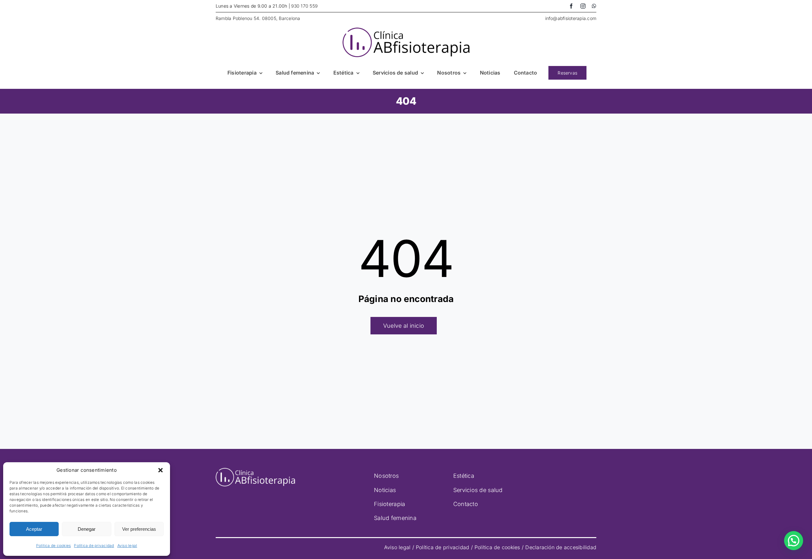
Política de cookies (53, 545)
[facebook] (571, 6)
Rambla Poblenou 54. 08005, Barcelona (258, 18)
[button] (160, 470)
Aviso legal (127, 545)
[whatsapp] (594, 6)
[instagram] (583, 6)
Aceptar (34, 529)
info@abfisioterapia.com (571, 18)
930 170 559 (304, 6)
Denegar (86, 529)
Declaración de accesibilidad (560, 547)
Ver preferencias (139, 529)
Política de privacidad (94, 545)
